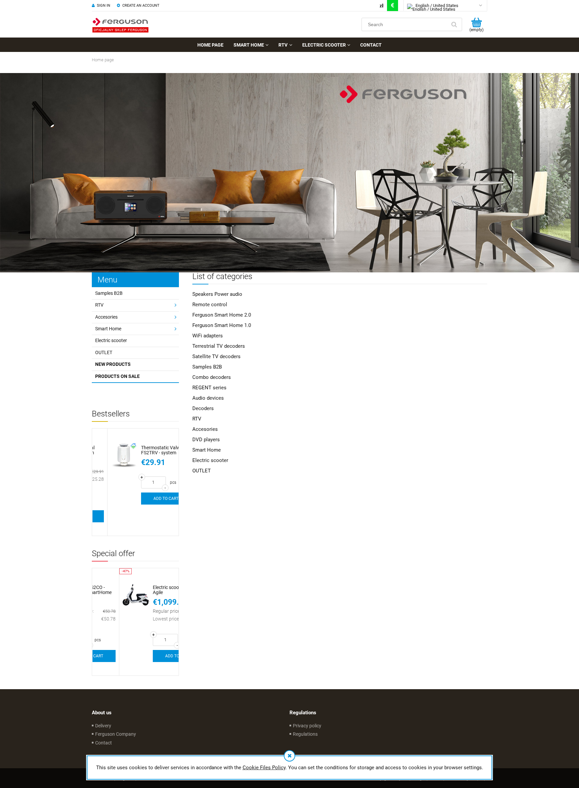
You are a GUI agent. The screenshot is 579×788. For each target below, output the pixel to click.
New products (113, 364)
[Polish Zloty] (381, 5)
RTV (99, 305)
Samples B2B (109, 293)
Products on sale (117, 376)
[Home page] (120, 24)
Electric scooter (111, 340)
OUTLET (103, 352)
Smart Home (108, 328)
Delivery (103, 725)
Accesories (106, 317)
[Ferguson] (289, 172)
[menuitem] (210, 45)
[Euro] (392, 5)
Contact (103, 742)
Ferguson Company (115, 734)
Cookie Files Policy (264, 768)
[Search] (454, 24)
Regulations (305, 734)
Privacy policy (307, 725)
